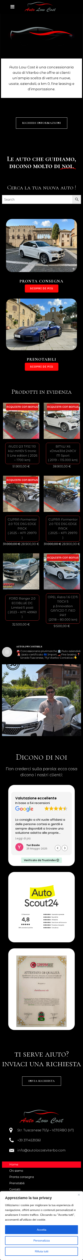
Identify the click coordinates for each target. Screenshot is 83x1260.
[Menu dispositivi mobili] (12, 6)
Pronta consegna (21, 1177)
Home (13, 1164)
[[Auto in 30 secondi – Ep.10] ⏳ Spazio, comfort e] (41, 716)
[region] (41, 1225)
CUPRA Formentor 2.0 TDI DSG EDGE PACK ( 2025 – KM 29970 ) (22, 528)
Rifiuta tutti (41, 1251)
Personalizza (41, 1240)
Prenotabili (17, 1183)
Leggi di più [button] (23, 838)
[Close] (78, 1194)
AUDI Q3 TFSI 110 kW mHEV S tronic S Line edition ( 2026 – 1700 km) (22, 453)
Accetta (41, 1229)
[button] (65, 848)
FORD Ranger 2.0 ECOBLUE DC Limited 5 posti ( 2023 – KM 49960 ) (22, 607)
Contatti (14, 1189)
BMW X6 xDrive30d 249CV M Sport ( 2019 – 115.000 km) (63, 453)
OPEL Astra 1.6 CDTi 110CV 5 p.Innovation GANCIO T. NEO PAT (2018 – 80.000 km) (63, 608)
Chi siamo (16, 1171)
